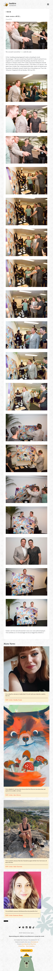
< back (8, 12)
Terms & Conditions (30, 946)
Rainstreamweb (34, 942)
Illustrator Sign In (26, 950)
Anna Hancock (25, 944)
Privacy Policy (22, 946)
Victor (21, 52)
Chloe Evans (33, 944)
